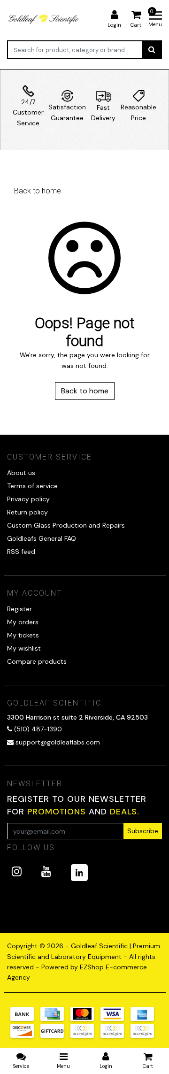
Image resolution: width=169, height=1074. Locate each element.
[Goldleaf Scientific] (44, 19)
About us (21, 472)
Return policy (27, 512)
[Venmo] (145, 1035)
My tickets (23, 635)
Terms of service (32, 486)
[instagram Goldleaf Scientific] (16, 871)
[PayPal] (85, 1035)
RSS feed (21, 551)
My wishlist (24, 648)
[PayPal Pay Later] (115, 1035)
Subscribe (142, 831)
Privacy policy (28, 499)
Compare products (37, 661)
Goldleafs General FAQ (41, 538)
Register (19, 609)
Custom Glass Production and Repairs (66, 525)
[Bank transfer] (25, 1018)
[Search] (151, 49)
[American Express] (145, 1018)
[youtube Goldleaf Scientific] (46, 871)
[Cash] (55, 1035)
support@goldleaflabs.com (57, 742)
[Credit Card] (55, 1018)
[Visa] (115, 1018)
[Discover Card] (25, 1035)
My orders (22, 622)
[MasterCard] (85, 1018)
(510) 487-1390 (37, 729)
